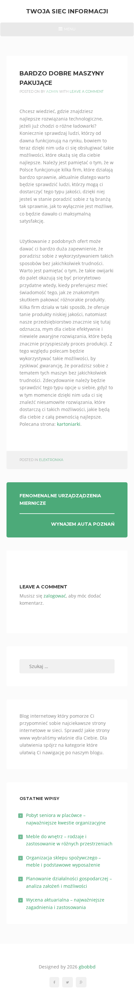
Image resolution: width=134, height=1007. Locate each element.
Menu (66, 31)
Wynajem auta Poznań (82, 524)
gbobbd (87, 967)
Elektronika (51, 460)
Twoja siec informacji (67, 11)
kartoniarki (68, 424)
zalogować (55, 596)
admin (52, 91)
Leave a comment (87, 91)
